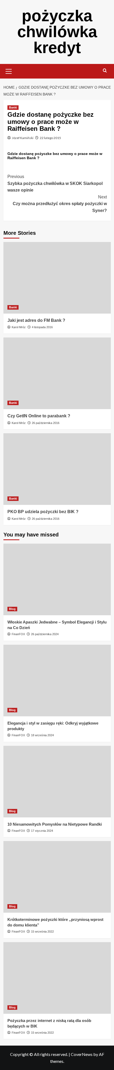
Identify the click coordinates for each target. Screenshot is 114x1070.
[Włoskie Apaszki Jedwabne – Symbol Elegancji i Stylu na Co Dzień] (57, 579)
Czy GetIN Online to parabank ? (38, 416)
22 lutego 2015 (50, 138)
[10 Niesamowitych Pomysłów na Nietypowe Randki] (57, 781)
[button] (8, 70)
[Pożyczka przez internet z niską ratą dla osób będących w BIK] (57, 978)
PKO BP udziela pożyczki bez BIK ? (42, 511)
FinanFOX (18, 634)
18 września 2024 (42, 735)
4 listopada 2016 (42, 327)
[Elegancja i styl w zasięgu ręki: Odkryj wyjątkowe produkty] (57, 680)
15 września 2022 (42, 931)
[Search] (105, 70)
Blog (12, 608)
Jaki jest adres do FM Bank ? (36, 320)
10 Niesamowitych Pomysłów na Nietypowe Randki (54, 824)
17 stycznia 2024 (42, 830)
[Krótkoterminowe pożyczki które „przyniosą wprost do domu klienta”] (57, 877)
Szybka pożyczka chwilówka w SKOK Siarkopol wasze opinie (55, 183)
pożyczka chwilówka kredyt (57, 32)
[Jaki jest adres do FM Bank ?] (57, 278)
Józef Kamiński (22, 138)
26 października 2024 (45, 634)
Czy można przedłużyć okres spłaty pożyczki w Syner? (60, 204)
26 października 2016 (45, 422)
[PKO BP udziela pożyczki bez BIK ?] (57, 469)
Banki (13, 107)
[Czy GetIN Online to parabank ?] (57, 373)
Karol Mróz (19, 327)
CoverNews (82, 1054)
